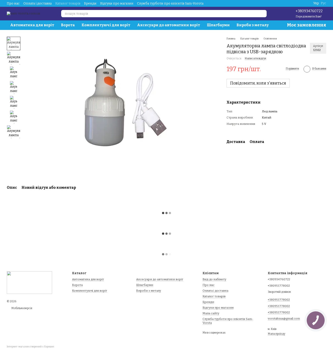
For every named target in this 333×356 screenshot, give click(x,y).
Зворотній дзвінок (279, 291)
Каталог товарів (67, 3)
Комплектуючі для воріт (106, 25)
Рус (323, 3)
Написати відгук (255, 58)
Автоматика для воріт (32, 25)
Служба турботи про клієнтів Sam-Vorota (170, 3)
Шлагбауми (218, 25)
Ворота (68, 25)
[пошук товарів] (263, 13)
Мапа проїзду (276, 333)
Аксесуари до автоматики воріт (168, 25)
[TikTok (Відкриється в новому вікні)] (278, 13)
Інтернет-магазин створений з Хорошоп (30, 346)
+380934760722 (309, 11)
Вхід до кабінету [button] (214, 279)
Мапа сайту (211, 313)
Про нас (13, 3)
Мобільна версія (21, 308)
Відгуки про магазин (116, 3)
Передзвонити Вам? (308, 16)
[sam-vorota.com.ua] (29, 282)
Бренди (90, 3)
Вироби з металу (252, 25)
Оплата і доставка (37, 3)
